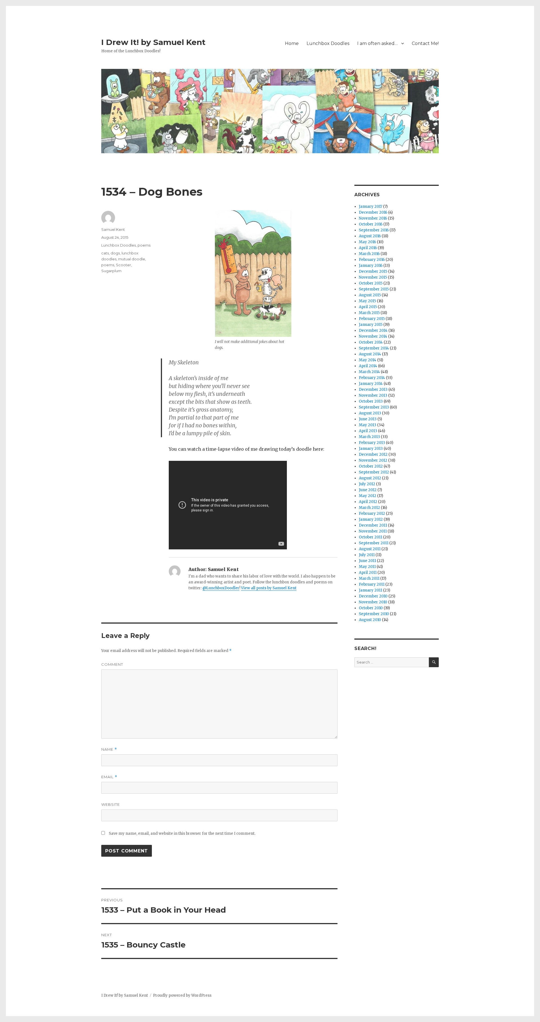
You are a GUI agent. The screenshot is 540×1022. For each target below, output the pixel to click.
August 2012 (370, 478)
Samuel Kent (113, 229)
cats (105, 253)
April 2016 (368, 247)
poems (144, 245)
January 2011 (370, 590)
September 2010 (374, 614)
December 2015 (373, 271)
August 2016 (370, 236)
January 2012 (371, 519)
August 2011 (370, 549)
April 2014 (368, 366)
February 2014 (372, 377)
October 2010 (371, 608)
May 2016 (367, 242)
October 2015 (370, 283)
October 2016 (370, 224)
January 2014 (371, 383)
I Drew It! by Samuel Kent (153, 42)
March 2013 (369, 436)
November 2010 (373, 602)
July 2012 (367, 484)
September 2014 (374, 348)
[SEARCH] (434, 662)
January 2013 (371, 448)
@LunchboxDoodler (220, 588)
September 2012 (374, 472)
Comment (112, 664)
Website (110, 804)
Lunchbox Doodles (328, 43)
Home (292, 43)
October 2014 (371, 342)
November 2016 (373, 218)
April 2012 (368, 501)
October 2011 (370, 537)
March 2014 (369, 371)
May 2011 (367, 566)
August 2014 (370, 354)
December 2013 (373, 389)
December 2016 (373, 212)
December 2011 (373, 525)
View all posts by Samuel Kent (268, 588)
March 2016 (369, 253)
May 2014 (367, 360)
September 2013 (374, 407)
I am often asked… (377, 43)
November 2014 (373, 336)
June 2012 (368, 490)
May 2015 (367, 301)
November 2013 (373, 395)
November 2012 (373, 460)
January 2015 (370, 324)
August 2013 (370, 413)
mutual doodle (131, 259)
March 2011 (369, 578)
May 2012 (367, 495)
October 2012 (371, 466)
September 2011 (373, 543)
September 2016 (374, 230)
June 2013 (368, 419)
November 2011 (373, 531)
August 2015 (370, 295)
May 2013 (367, 425)
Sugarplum (111, 271)
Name (109, 749)
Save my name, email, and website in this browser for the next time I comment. (182, 833)
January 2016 (370, 265)
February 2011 (371, 584)
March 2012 (369, 507)
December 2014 (373, 330)
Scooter (123, 265)
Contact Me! (425, 43)
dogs (115, 253)
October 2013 (371, 401)
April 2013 (368, 430)
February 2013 (372, 442)
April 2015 (368, 306)
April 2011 (368, 572)
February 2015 (372, 318)
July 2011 (367, 554)
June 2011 (367, 560)
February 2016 (372, 259)
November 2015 (373, 277)
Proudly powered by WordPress (182, 995)
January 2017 (370, 206)
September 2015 (374, 289)
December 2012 (373, 454)
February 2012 (372, 513)
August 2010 (370, 619)
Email (109, 777)
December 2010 (373, 596)
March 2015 (369, 312)
